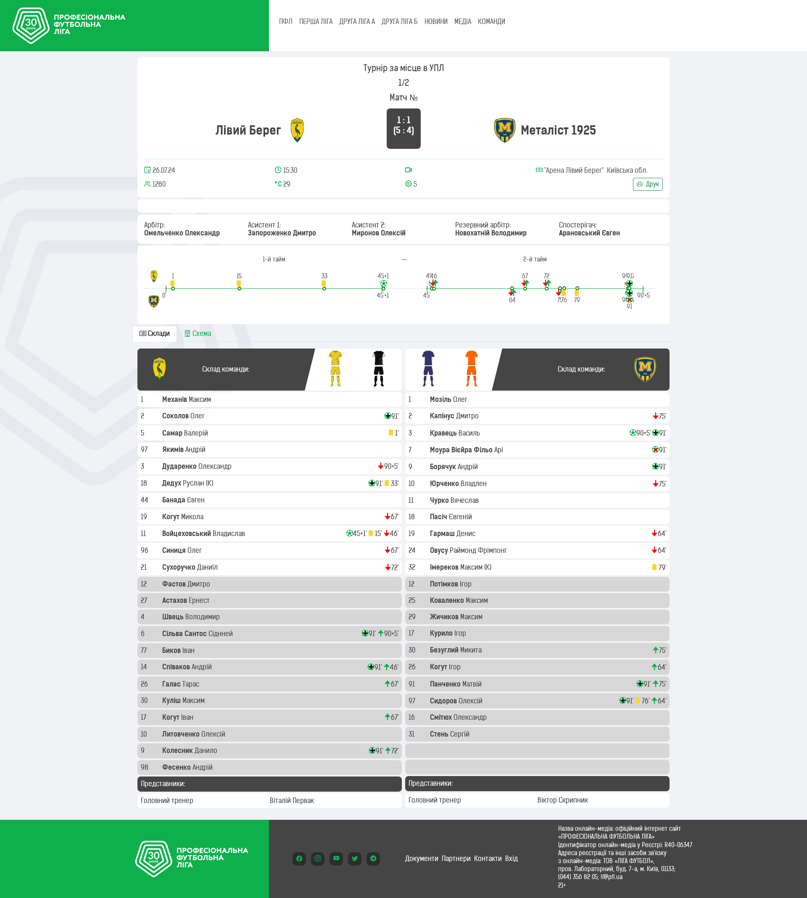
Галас (172, 684)
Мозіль (441, 399)
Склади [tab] (158, 333)
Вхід (511, 858)
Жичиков (445, 617)
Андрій (196, 449)
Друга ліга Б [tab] (400, 21)
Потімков (445, 584)
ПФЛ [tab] (286, 21)
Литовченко (181, 734)
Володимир (203, 617)
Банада (174, 500)
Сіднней (221, 633)
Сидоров (444, 701)
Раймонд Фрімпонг (479, 550)
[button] (173, 281)
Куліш (172, 700)
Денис (466, 533)
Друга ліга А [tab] (357, 21)
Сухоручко (179, 567)
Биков (172, 650)
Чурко (440, 500)
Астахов (175, 600)
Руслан (194, 483)
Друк (651, 184)
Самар (173, 433)
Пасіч (439, 516)
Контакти (488, 858)
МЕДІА (462, 21)
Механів (175, 399)
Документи (421, 858)
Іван (189, 650)
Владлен (474, 483)
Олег (198, 416)
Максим (201, 399)
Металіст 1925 (558, 130)
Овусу (440, 550)
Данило (207, 750)
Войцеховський (187, 533)
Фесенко (177, 767)
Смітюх (442, 717)
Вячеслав (465, 500)
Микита (471, 650)
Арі (499, 450)
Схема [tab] (201, 333)
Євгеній (461, 516)
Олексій (214, 734)
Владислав (230, 533)
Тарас (191, 684)
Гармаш (443, 533)
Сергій (460, 734)
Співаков (177, 667)
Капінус (443, 416)
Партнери (456, 858)
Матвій (472, 684)
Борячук (444, 466)
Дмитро (199, 584)
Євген (196, 500)
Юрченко (445, 483)
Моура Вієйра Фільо (462, 450)
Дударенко (180, 466)
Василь (470, 433)
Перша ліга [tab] (315, 21)
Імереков (445, 567)
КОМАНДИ (491, 21)
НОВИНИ (436, 21)
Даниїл (208, 567)
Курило (442, 633)
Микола (193, 516)
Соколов (176, 416)
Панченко (446, 684)
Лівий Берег (248, 130)
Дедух (172, 483)
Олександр (215, 466)
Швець (173, 617)
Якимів (173, 449)
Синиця (174, 550)
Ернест (200, 600)
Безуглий (445, 650)
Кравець (444, 433)
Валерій (197, 433)
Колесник (178, 750)
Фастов (174, 584)
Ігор (466, 584)
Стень (440, 734)
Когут (171, 516)
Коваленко (448, 600)
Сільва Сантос (185, 633)
